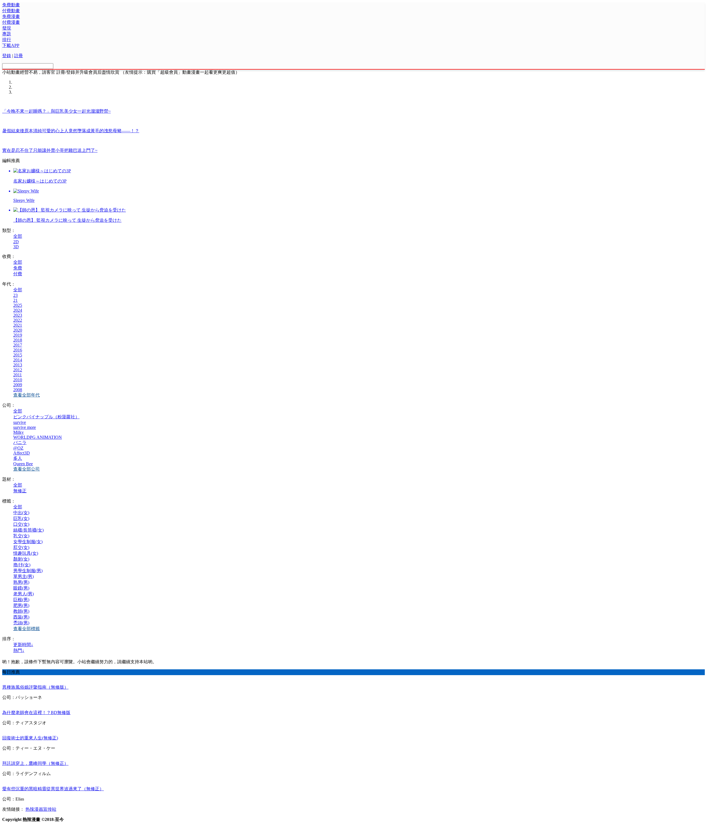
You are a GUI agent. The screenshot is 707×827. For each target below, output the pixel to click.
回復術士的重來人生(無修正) (30, 738)
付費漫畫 (11, 22)
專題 (6, 33)
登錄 (6, 55)
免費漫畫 (11, 16)
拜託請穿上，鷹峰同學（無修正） (35, 763)
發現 (6, 28)
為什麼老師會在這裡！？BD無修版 (36, 712)
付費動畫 (11, 10)
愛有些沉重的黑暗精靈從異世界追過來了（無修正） (53, 788)
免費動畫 (11, 4)
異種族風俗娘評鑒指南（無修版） (35, 687)
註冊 (18, 55)
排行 (6, 39)
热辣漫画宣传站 (40, 809)
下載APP (10, 45)
